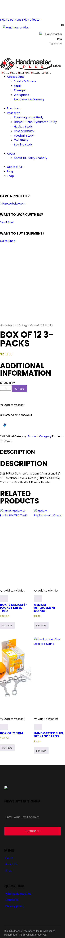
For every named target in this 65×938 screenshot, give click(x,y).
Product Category (19, 325)
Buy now (19, 388)
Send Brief (7, 222)
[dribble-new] (8, 185)
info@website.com (13, 204)
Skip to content (10, 20)
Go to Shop (7, 241)
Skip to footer (31, 20)
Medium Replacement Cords (45, 608)
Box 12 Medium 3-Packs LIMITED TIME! (13, 608)
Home (4, 325)
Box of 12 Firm (11, 733)
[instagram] (12, 185)
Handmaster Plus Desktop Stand (48, 734)
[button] (60, 51)
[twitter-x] (5, 185)
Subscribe (32, 831)
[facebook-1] (2, 185)
